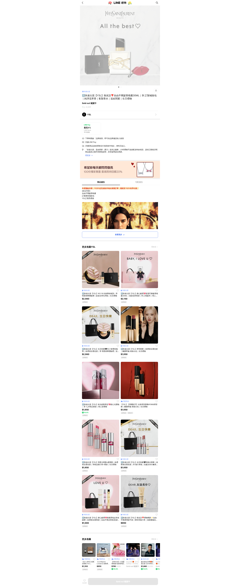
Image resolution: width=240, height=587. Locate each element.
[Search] (157, 2)
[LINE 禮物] (120, 2)
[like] (117, 290)
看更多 (153, 247)
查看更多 (118, 234)
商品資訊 (101, 182)
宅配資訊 (139, 182)
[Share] (156, 90)
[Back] (83, 2)
